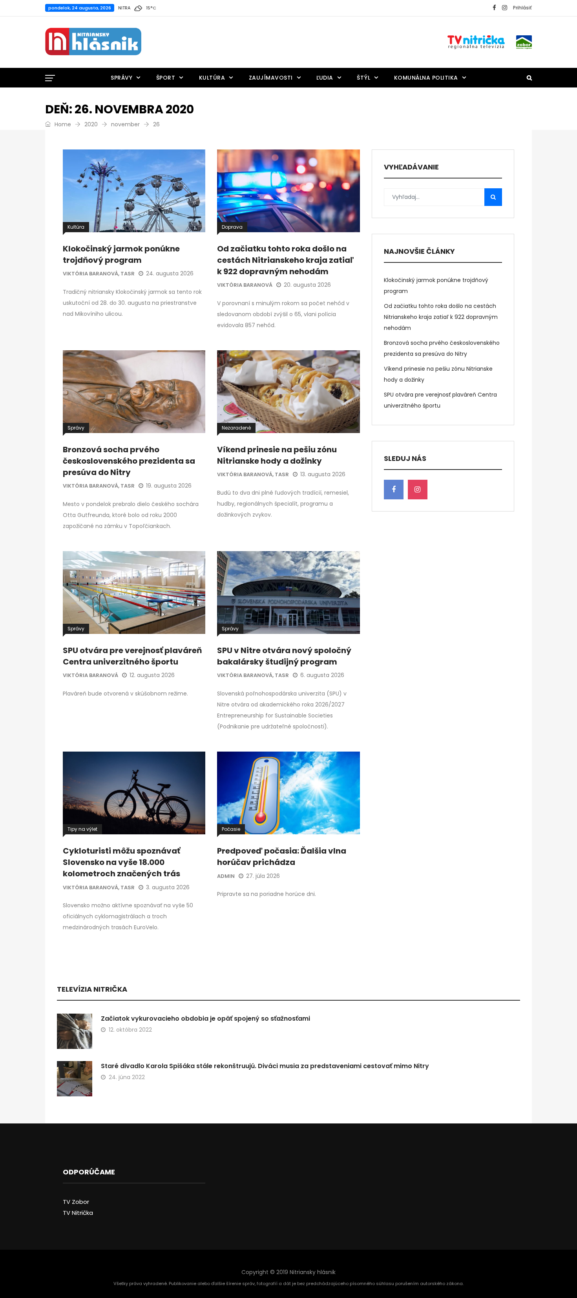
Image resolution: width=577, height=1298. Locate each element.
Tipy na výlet (82, 829)
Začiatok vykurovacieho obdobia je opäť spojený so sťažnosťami (205, 1018)
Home (62, 124)
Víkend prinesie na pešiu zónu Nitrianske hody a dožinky (277, 455)
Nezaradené (236, 427)
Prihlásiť (522, 7)
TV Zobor (76, 1202)
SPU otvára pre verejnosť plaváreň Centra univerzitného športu (132, 656)
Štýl (363, 78)
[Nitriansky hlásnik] (93, 42)
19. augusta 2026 (169, 486)
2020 (91, 124)
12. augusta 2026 (152, 675)
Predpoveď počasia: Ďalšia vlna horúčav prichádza (281, 856)
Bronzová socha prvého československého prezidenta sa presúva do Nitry (129, 461)
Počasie (231, 829)
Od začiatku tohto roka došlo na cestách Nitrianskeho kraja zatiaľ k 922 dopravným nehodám (285, 260)
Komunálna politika (426, 78)
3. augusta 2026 (168, 887)
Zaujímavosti (271, 78)
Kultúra (212, 78)
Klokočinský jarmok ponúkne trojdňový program (121, 254)
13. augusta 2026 (322, 474)
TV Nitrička (78, 1213)
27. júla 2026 (263, 876)
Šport (165, 78)
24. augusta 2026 (170, 273)
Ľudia (324, 78)
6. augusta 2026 (322, 675)
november (125, 124)
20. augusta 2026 (307, 285)
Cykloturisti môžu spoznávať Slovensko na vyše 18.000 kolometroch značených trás (121, 862)
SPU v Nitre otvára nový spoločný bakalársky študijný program (284, 656)
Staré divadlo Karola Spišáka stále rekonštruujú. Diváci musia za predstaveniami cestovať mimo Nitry (265, 1065)
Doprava (232, 227)
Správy (121, 78)
